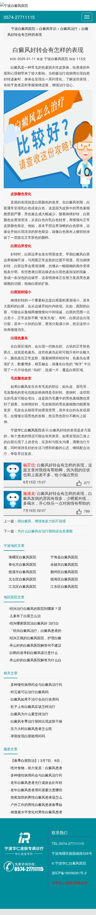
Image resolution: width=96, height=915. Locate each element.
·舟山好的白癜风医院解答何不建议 (35, 645)
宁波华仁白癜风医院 (26, 429)
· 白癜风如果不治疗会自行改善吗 (34, 699)
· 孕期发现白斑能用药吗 (27, 735)
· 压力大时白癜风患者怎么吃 (30, 728)
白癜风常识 (47, 28)
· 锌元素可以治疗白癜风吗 (28, 691)
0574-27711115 (19, 17)
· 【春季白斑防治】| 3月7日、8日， (36, 760)
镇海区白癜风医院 (64, 579)
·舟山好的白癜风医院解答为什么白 (35, 659)
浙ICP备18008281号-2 (69, 872)
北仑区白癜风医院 (22, 579)
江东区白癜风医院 (64, 586)
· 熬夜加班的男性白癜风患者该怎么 (35, 797)
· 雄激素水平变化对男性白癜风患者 (35, 811)
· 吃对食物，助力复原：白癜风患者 (35, 767)
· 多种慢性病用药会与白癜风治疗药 (35, 684)
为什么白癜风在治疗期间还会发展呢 (45, 530)
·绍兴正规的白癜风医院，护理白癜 (35, 637)
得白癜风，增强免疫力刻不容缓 (41, 520)
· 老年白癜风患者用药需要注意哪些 (35, 789)
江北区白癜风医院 (22, 586)
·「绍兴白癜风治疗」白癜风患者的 (35, 630)
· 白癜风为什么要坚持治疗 (28, 713)
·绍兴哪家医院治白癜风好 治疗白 (34, 623)
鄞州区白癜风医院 (64, 571)
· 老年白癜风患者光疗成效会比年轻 (35, 782)
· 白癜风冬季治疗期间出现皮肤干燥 (35, 721)
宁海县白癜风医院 (64, 556)
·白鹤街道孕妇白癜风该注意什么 (33, 652)
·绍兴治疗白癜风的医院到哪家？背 (35, 608)
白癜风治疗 (69, 28)
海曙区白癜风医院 (22, 556)
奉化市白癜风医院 (22, 564)
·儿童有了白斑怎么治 (25, 615)
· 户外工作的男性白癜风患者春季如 (35, 804)
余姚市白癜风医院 (64, 564)
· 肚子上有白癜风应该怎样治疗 (32, 706)
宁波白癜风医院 (23, 28)
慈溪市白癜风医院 (22, 571)
